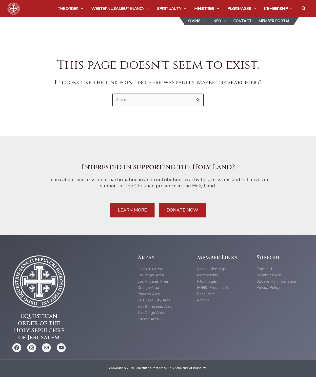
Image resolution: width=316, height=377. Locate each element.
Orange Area (148, 287)
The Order (68, 8)
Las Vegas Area (151, 275)
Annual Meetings (211, 268)
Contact (242, 20)
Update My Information (276, 281)
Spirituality (169, 8)
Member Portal (274, 20)
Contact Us (266, 268)
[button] (80, 8)
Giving (194, 20)
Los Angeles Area (153, 281)
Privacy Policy (268, 287)
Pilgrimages (239, 8)
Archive (203, 300)
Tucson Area (148, 319)
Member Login (269, 275)
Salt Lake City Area (154, 300)
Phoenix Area (149, 294)
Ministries (204, 8)
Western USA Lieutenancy (117, 8)
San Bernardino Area (155, 306)
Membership (276, 8)
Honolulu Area (150, 268)
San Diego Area (151, 312)
